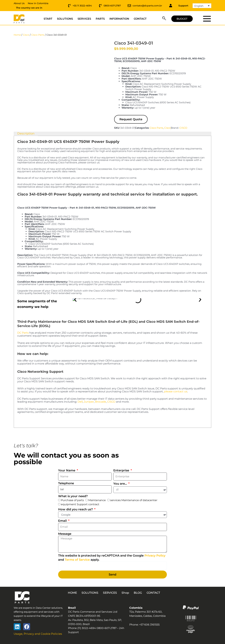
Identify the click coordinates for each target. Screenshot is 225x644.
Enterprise (121, 470)
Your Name (67, 470)
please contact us (175, 391)
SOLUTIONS (65, 18)
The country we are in (29, 7)
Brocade (100, 401)
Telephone (66, 483)
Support (183, 5)
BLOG (138, 592)
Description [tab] (25, 133)
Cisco (26, 34)
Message (64, 534)
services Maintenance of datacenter (133, 500)
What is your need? (73, 496)
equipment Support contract (80, 504)
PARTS (100, 18)
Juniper (89, 401)
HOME (72, 592)
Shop (125, 592)
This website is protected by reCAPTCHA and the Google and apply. (111, 557)
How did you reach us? (76, 509)
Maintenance (97, 500)
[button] (164, 18)
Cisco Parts (37, 34)
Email (63, 521)
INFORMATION (119, 18)
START (48, 18)
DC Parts (23, 332)
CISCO (183, 127)
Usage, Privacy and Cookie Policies (38, 633)
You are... (120, 483)
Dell (80, 401)
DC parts (207, 18)
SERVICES (84, 18)
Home (17, 34)
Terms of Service (77, 559)
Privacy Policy (154, 555)
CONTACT (140, 18)
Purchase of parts (72, 500)
